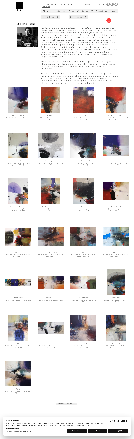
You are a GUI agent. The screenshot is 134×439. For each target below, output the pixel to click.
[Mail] (108, 20)
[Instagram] (108, 4)
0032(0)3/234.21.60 (53, 4)
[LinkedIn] (112, 4)
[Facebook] (116, 4)
